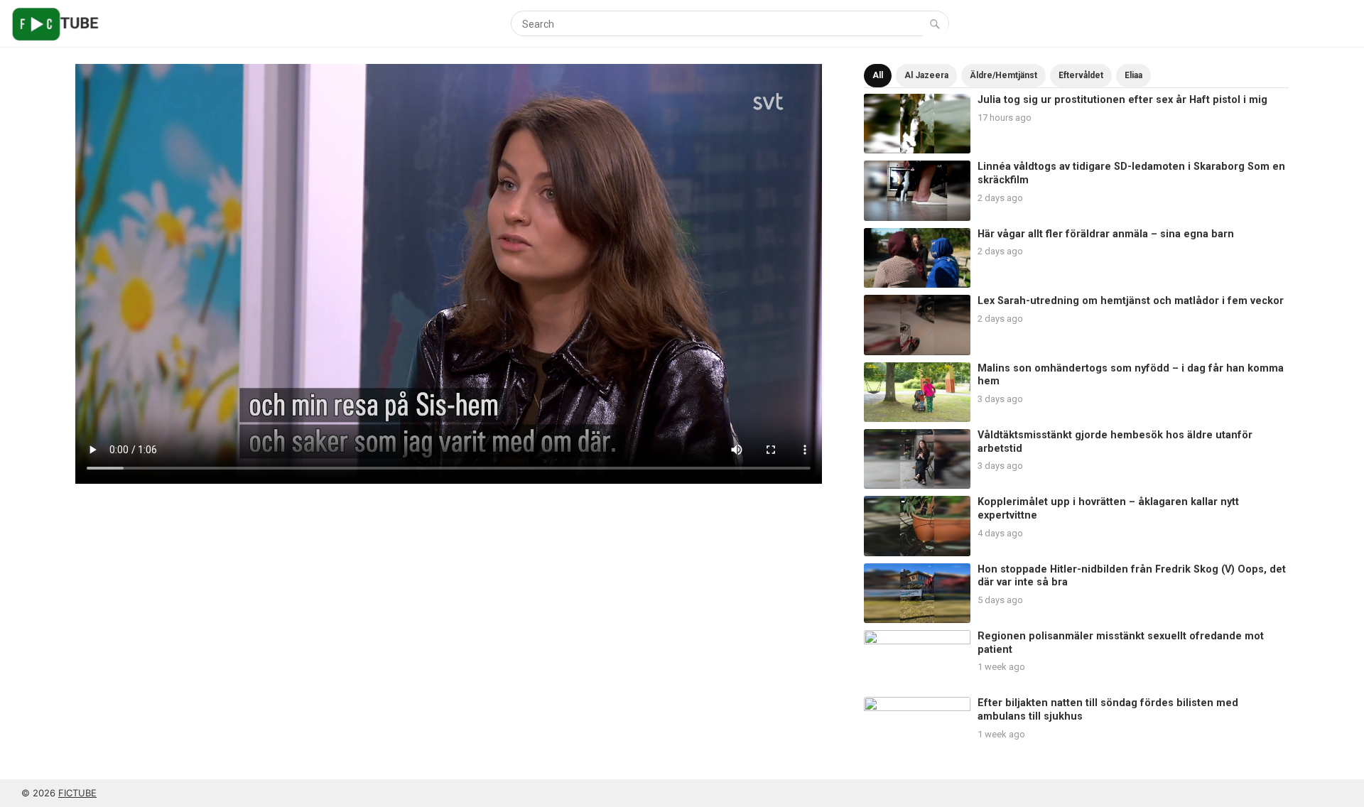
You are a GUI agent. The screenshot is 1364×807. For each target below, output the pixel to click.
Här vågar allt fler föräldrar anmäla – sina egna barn (1106, 234)
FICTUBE (77, 792)
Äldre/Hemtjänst (1003, 75)
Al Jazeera (926, 75)
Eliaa (1133, 75)
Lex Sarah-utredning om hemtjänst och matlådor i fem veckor (1131, 301)
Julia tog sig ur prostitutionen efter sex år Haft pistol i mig (1122, 100)
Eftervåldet (1081, 75)
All (877, 75)
